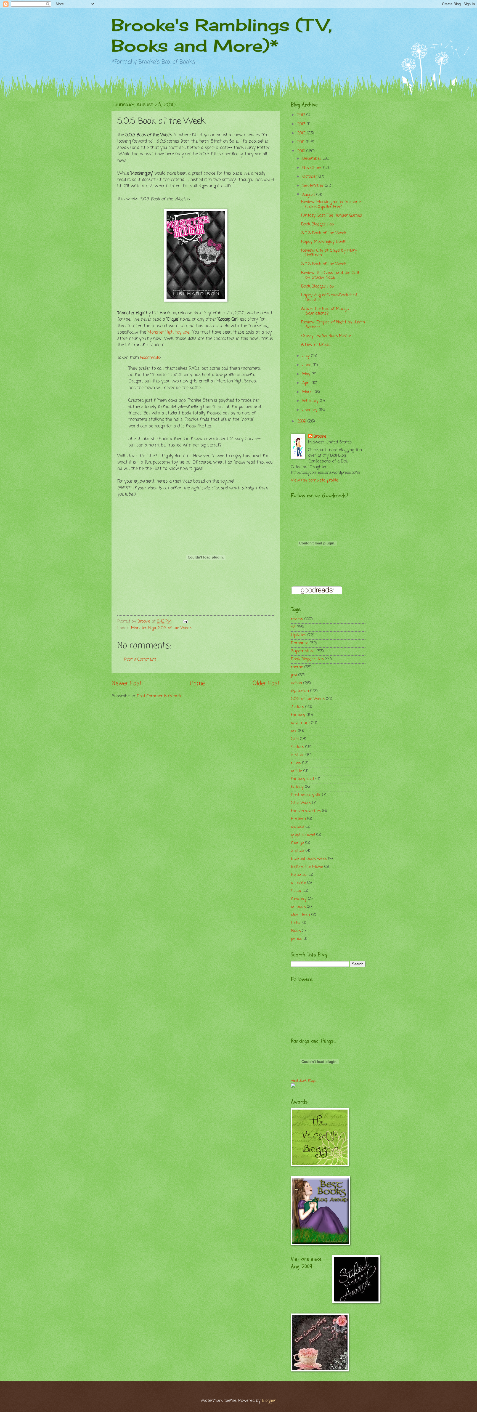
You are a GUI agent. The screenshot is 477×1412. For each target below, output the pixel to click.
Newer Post (127, 683)
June (307, 365)
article (296, 771)
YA (293, 627)
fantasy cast (302, 779)
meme (297, 667)
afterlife (298, 883)
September (313, 186)
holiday (297, 787)
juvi (294, 675)
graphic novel (303, 835)
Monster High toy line (168, 332)
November (312, 168)
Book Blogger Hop (317, 224)
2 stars (297, 851)
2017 (301, 115)
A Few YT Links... (315, 345)
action (296, 683)
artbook (298, 907)
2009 (302, 421)
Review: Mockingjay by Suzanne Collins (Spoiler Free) (331, 204)
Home (197, 683)
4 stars (297, 747)
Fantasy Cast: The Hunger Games (331, 215)
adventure (300, 723)
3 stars (297, 707)
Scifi (295, 739)
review (297, 619)
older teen (300, 915)
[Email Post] (185, 621)
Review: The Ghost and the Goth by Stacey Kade (330, 275)
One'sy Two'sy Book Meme (326, 336)
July (306, 356)
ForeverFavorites (306, 811)
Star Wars (301, 803)
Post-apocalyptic (306, 795)
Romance (299, 643)
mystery (299, 899)
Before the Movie (307, 867)
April (307, 383)
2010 (301, 151)
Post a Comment (140, 659)
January (310, 410)
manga (297, 843)
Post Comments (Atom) (159, 696)
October (310, 177)
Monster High (143, 628)
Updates (298, 635)
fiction (296, 891)
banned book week (309, 859)
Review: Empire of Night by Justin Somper (333, 324)
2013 (302, 124)
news (296, 763)
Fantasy (298, 715)
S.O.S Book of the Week (323, 233)
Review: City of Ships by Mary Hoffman (329, 253)
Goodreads (150, 358)
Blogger (269, 1401)
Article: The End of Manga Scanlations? (325, 311)
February (311, 401)
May (307, 374)
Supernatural (303, 651)
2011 (301, 142)
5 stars (297, 755)
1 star (296, 923)
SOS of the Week (175, 628)
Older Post (266, 683)
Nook (296, 931)
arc (293, 731)
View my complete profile (314, 480)
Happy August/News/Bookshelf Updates (329, 297)
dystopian (300, 691)
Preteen (298, 819)
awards (297, 827)
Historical (299, 875)
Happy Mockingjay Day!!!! (324, 242)
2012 (302, 133)
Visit (303, 1080)
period (296, 939)
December (312, 159)
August (309, 195)
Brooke (320, 437)
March (308, 392)
